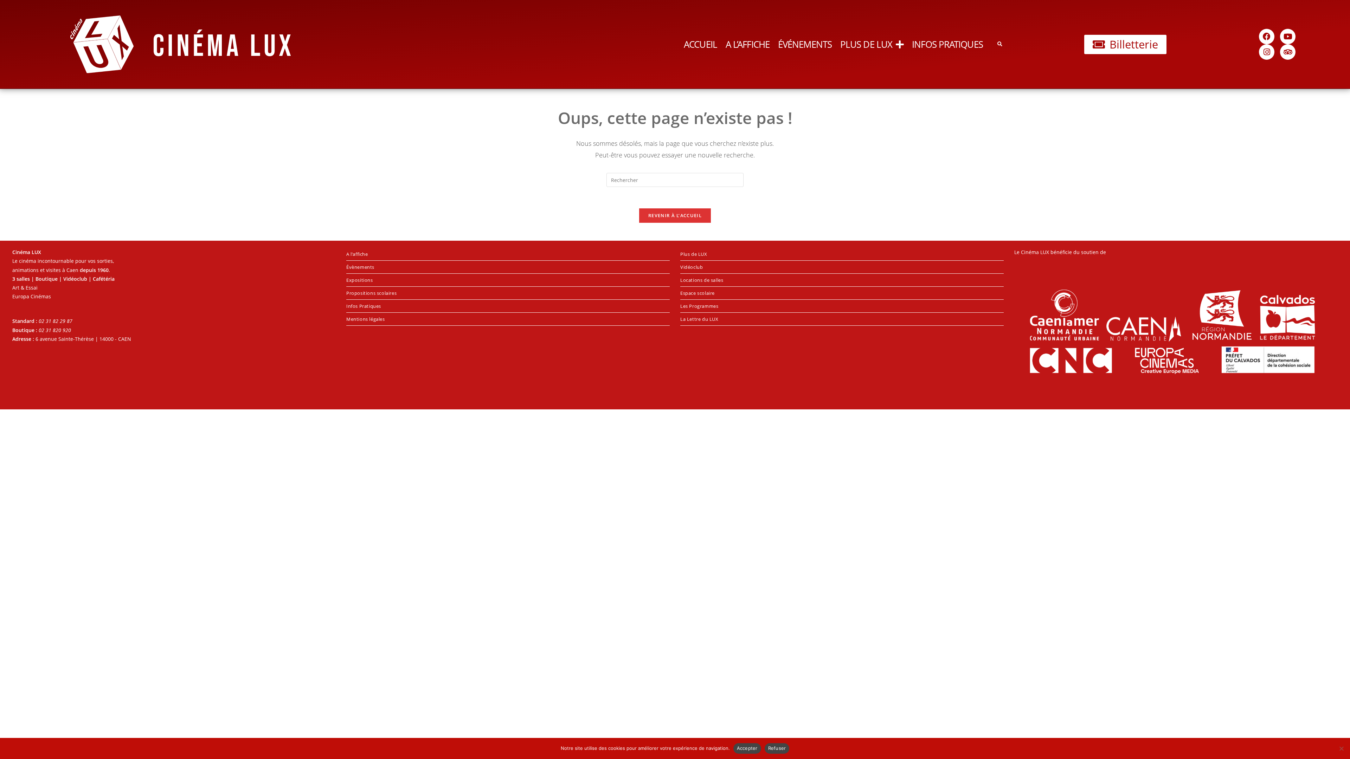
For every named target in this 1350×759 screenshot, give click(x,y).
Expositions (359, 280)
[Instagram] (1266, 52)
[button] (1000, 44)
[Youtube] (1288, 36)
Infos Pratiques (947, 44)
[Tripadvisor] (1288, 52)
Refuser (777, 748)
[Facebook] (1266, 36)
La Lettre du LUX (699, 319)
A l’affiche (748, 44)
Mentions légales (365, 319)
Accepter (747, 748)
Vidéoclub (691, 267)
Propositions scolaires (371, 293)
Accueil (700, 44)
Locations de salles (701, 280)
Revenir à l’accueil (675, 215)
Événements (805, 44)
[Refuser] (1341, 748)
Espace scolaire (697, 293)
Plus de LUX (866, 44)
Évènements (360, 267)
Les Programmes (699, 306)
